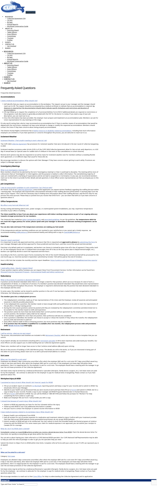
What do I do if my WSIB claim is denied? (15, 429)
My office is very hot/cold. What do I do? (15, 205)
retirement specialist (47, 341)
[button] (50, 450)
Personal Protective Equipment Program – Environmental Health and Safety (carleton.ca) (32, 272)
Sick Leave (11, 456)
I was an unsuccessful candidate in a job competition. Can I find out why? (26, 188)
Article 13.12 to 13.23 (16, 326)
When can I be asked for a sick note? (13, 359)
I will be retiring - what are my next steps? (16, 333)
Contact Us (5, 480)
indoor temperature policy (31, 219)
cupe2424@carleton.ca (72, 232)
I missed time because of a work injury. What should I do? (21, 401)
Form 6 (12, 394)
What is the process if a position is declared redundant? (20, 280)
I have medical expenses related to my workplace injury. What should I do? (27, 412)
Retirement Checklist (53, 335)
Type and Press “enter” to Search (12, 484)
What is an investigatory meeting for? (14, 170)
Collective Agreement (19, 144)
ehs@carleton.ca (22, 232)
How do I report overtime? (10, 240)
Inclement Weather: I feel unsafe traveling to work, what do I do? (24, 140)
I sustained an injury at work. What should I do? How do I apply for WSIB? (27, 382)
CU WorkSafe (36, 386)
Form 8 (73, 390)
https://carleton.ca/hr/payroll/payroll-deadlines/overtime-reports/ (73, 260)
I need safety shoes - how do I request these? (17, 268)
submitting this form (87, 242)
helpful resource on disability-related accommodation (52, 131)
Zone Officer (37, 476)
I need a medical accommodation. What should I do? (19, 101)
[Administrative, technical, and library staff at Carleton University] (13, 11)
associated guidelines (52, 219)
